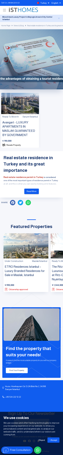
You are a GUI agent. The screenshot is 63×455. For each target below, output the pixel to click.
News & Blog (19, 26)
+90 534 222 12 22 (13, 3)
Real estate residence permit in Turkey (23, 177)
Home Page (5, 26)
